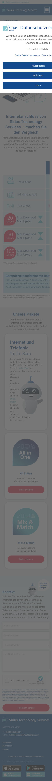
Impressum (35, 55)
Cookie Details (21, 55)
